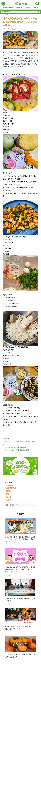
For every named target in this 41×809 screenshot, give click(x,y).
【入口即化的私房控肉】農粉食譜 (14, 447)
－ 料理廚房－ (7, 15)
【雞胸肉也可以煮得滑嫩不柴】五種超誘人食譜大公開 (20, 443)
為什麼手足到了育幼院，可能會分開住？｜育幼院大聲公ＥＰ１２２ (20, 628)
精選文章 (20, 514)
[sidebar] (3, 4)
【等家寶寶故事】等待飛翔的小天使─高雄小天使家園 (20, 600)
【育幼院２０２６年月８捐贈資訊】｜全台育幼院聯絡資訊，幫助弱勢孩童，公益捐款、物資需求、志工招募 (20, 569)
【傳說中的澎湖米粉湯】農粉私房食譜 (16, 450)
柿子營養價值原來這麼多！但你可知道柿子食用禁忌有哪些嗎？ (20, 656)
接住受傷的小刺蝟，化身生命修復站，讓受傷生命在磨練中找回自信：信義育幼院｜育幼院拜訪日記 (20, 539)
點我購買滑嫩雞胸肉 (20, 430)
